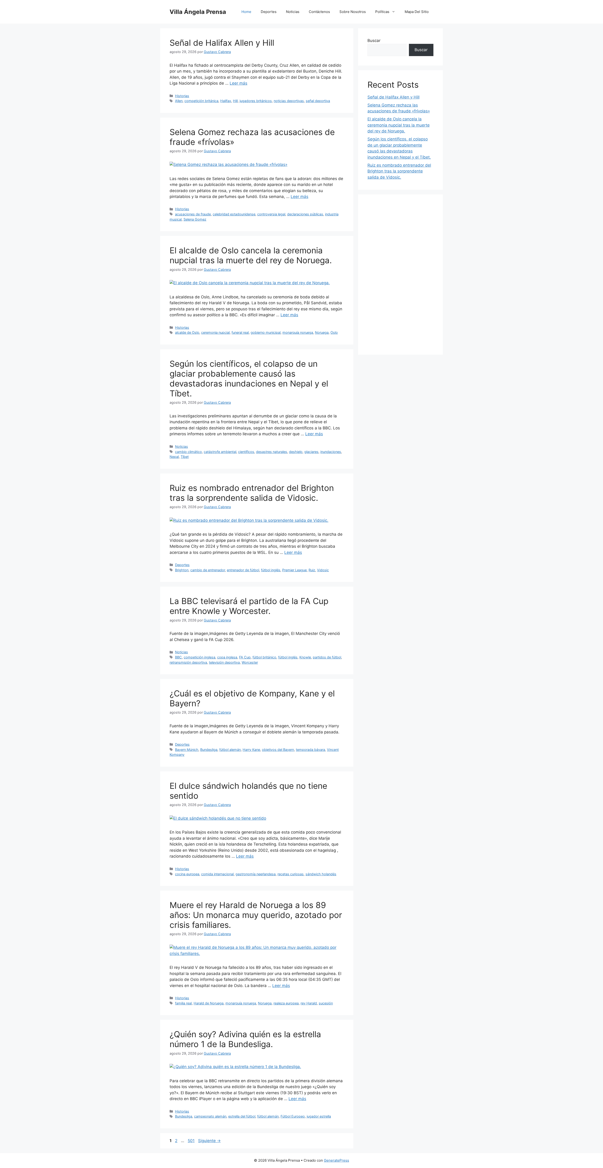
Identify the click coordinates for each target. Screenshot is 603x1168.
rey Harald (309, 1003)
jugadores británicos (256, 101)
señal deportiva (318, 101)
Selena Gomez (194, 219)
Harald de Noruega (209, 1003)
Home (246, 11)
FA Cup (245, 657)
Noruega (322, 332)
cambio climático (188, 452)
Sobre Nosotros (352, 11)
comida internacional (217, 874)
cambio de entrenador (207, 570)
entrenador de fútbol (243, 570)
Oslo (334, 332)
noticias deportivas (289, 101)
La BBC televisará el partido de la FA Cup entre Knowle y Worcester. (249, 606)
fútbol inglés (270, 570)
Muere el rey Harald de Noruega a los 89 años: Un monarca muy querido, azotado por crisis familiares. (256, 915)
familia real (183, 1003)
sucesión (326, 1003)
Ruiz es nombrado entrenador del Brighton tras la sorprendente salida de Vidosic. (252, 493)
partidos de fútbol (327, 657)
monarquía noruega (297, 332)
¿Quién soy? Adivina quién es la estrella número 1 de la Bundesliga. (245, 1039)
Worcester (250, 662)
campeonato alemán (210, 1116)
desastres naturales (271, 452)
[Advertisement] (400, 274)
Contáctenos (319, 11)
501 (191, 1140)
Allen (179, 101)
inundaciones (330, 452)
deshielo (295, 452)
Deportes (269, 11)
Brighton (181, 570)
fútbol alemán (230, 750)
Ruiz (312, 570)
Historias (182, 96)
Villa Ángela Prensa (198, 11)
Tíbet (185, 457)
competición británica (201, 101)
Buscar (373, 40)
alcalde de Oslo (187, 332)
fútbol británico (264, 657)
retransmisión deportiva (188, 662)
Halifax (225, 101)
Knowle (305, 657)
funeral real (240, 332)
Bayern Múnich (186, 750)
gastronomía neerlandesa (256, 874)
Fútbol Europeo (293, 1116)
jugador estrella (319, 1116)
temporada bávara (310, 750)
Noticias (292, 11)
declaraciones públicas (305, 214)
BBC (178, 657)
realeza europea (286, 1003)
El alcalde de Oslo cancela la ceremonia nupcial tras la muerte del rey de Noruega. (251, 255)
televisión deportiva (224, 662)
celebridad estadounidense (234, 214)
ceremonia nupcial (215, 332)
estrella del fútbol (241, 1116)
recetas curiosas (290, 874)
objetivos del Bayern (278, 750)
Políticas (382, 11)
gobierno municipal (266, 332)
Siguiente (209, 1140)
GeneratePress (336, 1160)
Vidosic (323, 570)
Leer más (238, 83)
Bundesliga (208, 750)
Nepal (174, 457)
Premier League (294, 570)
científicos (246, 452)
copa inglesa (227, 657)
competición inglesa (199, 657)
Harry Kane (251, 750)
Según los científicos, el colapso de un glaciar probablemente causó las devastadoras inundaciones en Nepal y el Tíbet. (249, 378)
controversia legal (271, 214)
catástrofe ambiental (220, 452)
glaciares (311, 452)
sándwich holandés (321, 874)
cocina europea (187, 874)
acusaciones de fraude (193, 214)
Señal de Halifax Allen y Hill (222, 43)
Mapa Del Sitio (417, 11)
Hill (235, 101)
